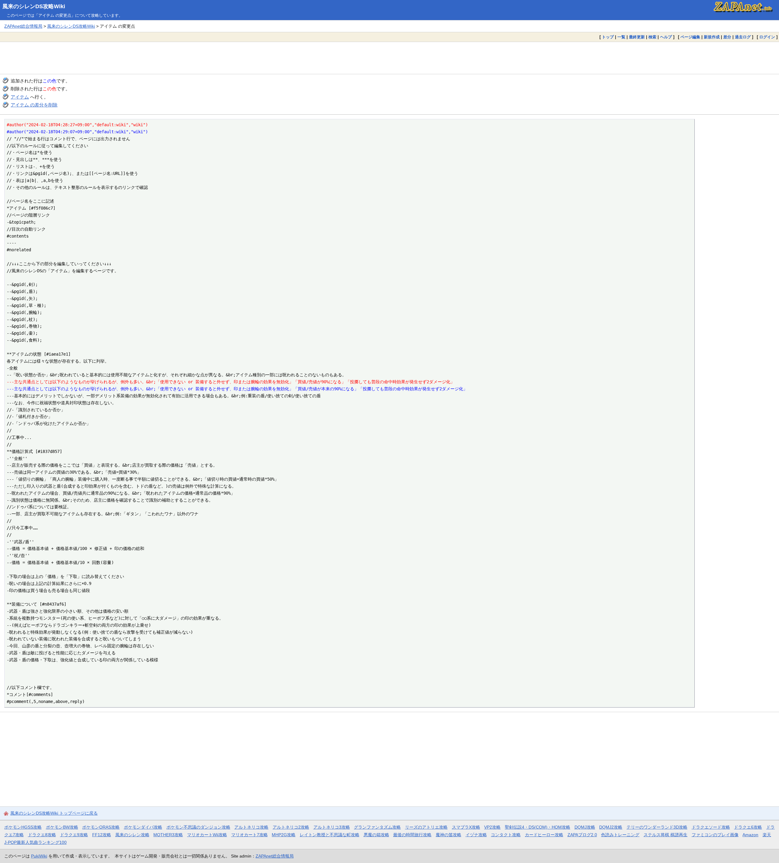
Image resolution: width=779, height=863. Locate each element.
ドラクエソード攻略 (711, 827)
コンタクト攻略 (506, 834)
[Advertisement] (389, 57)
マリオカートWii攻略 (207, 834)
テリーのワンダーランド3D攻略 (657, 827)
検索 (652, 37)
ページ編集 (690, 37)
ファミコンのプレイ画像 (715, 834)
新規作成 (712, 37)
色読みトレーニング (620, 834)
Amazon (750, 834)
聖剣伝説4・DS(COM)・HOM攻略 (537, 827)
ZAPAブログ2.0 (582, 834)
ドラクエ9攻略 (74, 834)
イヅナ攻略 (476, 834)
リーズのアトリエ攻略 (426, 827)
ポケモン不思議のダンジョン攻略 (198, 827)
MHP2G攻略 (283, 834)
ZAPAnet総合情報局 (23, 26)
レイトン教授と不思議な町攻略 (329, 834)
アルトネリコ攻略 (251, 827)
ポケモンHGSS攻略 (23, 827)
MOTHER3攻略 (168, 834)
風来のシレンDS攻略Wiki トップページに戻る (54, 813)
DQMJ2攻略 (610, 827)
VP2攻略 (492, 827)
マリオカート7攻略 (249, 834)
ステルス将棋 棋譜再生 (665, 834)
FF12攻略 (101, 834)
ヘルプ (666, 37)
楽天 (767, 834)
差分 (727, 37)
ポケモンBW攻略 (62, 827)
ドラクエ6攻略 (748, 827)
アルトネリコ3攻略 (331, 827)
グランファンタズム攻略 (377, 827)
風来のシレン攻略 (132, 834)
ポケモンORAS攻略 (101, 827)
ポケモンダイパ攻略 (143, 827)
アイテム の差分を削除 (34, 104)
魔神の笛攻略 (448, 834)
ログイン (767, 37)
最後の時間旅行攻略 (412, 834)
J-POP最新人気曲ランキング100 (35, 842)
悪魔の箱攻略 (376, 834)
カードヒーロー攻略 (544, 834)
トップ (608, 37)
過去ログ (743, 37)
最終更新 (637, 37)
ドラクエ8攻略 (42, 834)
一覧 (621, 37)
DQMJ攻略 (585, 827)
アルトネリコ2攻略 (291, 827)
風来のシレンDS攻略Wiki (33, 6)
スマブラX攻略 (466, 827)
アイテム (20, 96)
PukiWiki (39, 856)
